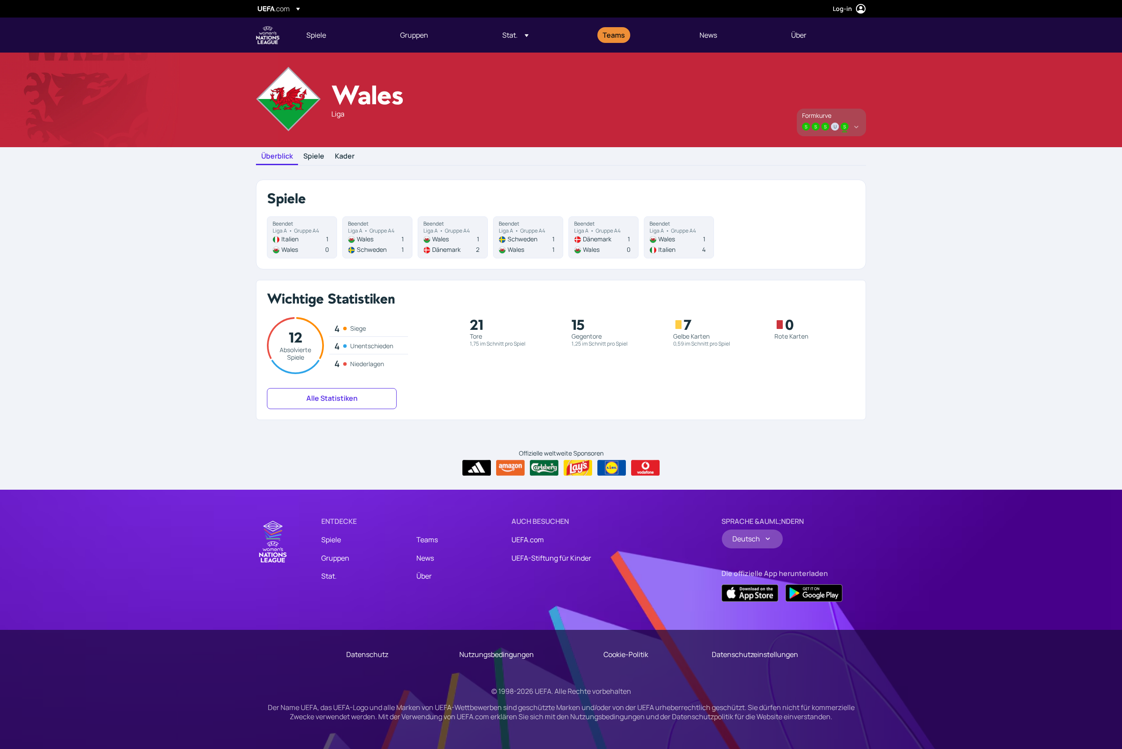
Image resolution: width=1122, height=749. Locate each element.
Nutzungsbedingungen (496, 654)
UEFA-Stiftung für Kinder (551, 558)
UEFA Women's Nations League (268, 35)
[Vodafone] (645, 468)
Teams (427, 539)
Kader (345, 156)
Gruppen (335, 558)
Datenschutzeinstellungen (755, 654)
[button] (515, 35)
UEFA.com (527, 539)
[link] (316, 35)
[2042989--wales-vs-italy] (679, 237)
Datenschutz (367, 654)
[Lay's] (578, 468)
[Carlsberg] (544, 468)
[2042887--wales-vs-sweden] (377, 237)
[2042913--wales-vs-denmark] (453, 237)
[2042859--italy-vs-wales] (302, 237)
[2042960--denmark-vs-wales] (603, 237)
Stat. (329, 576)
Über (424, 576)
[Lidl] (611, 468)
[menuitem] (342, 35)
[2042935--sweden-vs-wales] (528, 237)
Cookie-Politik (626, 654)
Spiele (313, 156)
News (425, 558)
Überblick (277, 156)
